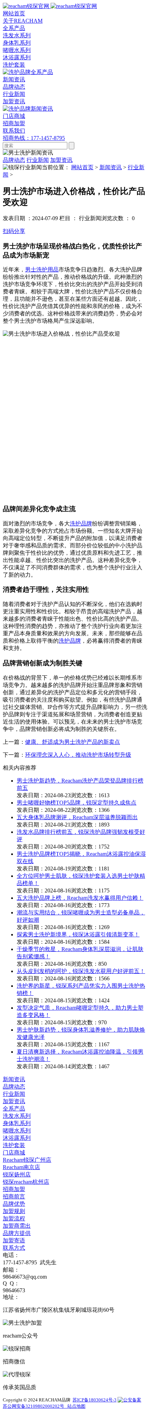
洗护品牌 (81, 523)
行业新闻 (14, 94)
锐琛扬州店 (17, 1174)
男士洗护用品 (42, 269)
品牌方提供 (17, 1233)
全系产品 (14, 1109)
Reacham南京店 (21, 1167)
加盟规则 (14, 1211)
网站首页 (82, 167)
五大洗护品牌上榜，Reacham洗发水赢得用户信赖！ (80, 898)
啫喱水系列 (17, 50)
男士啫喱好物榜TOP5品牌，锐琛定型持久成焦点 (76, 803)
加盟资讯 (14, 101)
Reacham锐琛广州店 (27, 1160)
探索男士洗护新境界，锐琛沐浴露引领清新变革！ (78, 934)
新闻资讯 (110, 167)
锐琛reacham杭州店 (26, 1182)
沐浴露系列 (17, 57)
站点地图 (75, 1406)
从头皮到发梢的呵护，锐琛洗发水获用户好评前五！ (81, 971)
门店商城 (14, 1152)
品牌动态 (14, 87)
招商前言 (14, 1196)
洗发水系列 (17, 35)
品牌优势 (14, 1204)
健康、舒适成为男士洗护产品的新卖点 (72, 742)
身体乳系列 (17, 43)
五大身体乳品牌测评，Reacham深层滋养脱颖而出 (77, 817)
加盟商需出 (17, 1226)
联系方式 (14, 1248)
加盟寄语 (14, 1240)
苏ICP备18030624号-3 (95, 1399)
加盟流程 (14, 1218)
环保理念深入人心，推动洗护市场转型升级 (78, 755)
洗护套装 (14, 65)
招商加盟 (14, 1189)
